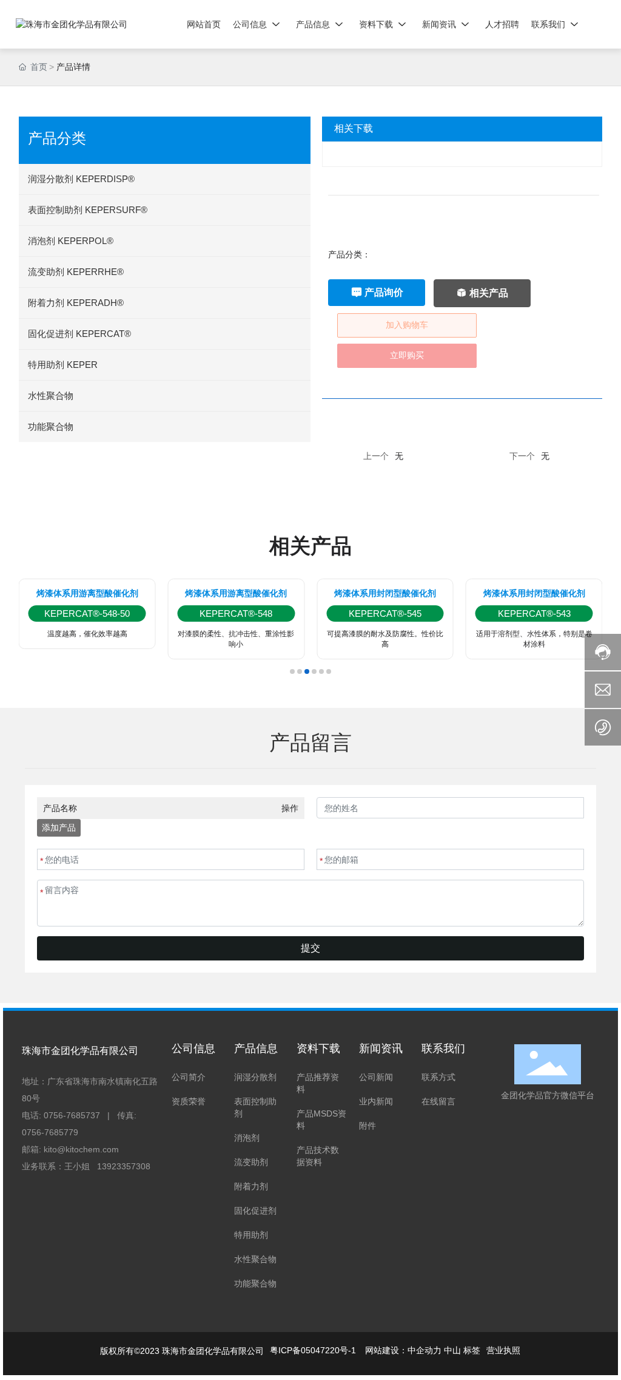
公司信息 (193, 1048)
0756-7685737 (72, 1115)
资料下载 (318, 1048)
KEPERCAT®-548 (236, 613)
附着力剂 (251, 1186)
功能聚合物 (255, 1283)
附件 (367, 1125)
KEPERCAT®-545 (385, 613)
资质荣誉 (189, 1101)
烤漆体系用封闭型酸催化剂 (385, 593)
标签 (471, 1350)
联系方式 (438, 1077)
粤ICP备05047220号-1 (313, 1350)
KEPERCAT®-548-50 (87, 613)
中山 (452, 1350)
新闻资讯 (381, 1048)
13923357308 (123, 1166)
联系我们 (443, 1048)
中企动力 (424, 1350)
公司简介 (189, 1077)
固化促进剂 (255, 1210)
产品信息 (256, 1048)
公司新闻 (376, 1077)
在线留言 (438, 1101)
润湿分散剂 (255, 1077)
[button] (292, 671)
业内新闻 (376, 1101)
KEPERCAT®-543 (534, 613)
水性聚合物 (255, 1259)
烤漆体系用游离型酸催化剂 (87, 593)
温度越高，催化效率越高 (87, 634)
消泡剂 (247, 1138)
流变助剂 (251, 1162)
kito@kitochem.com (81, 1149)
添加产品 (59, 827)
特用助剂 (251, 1235)
